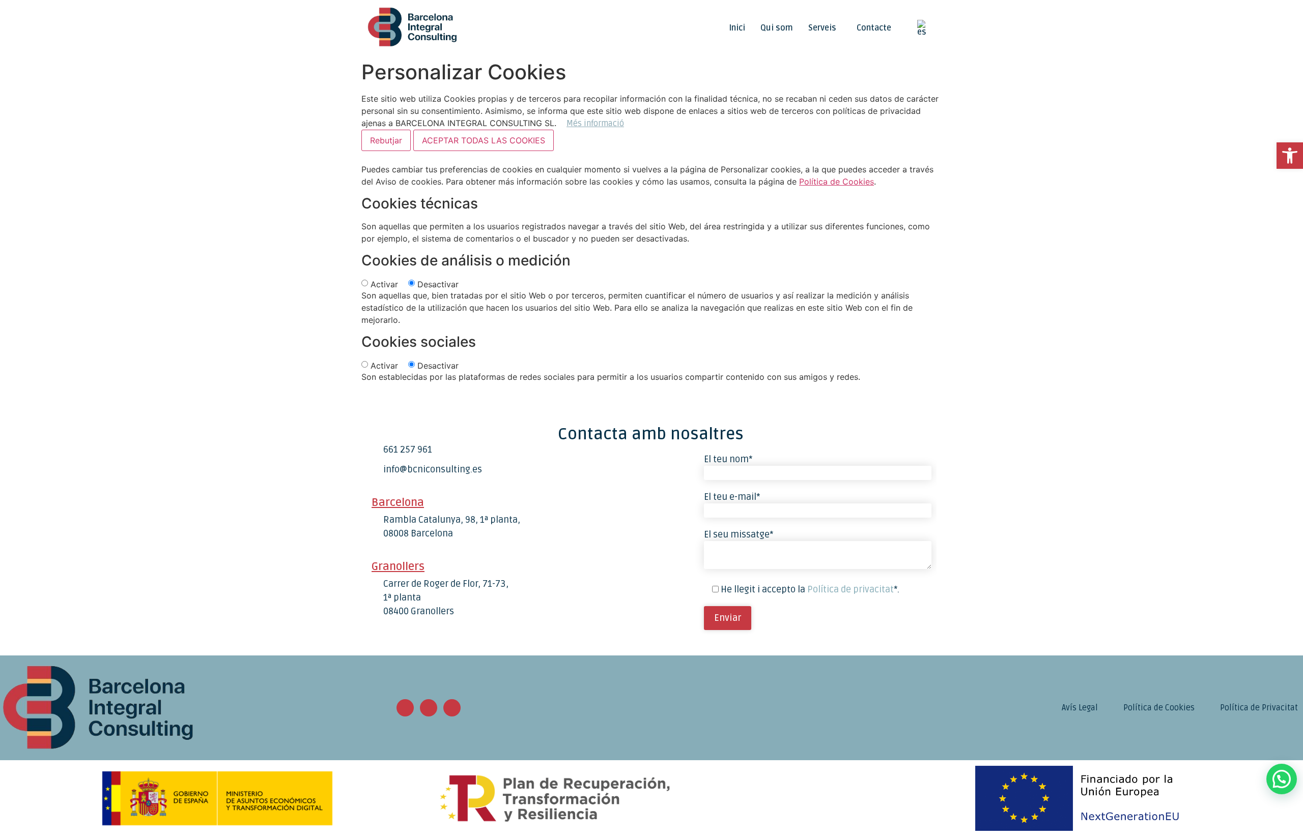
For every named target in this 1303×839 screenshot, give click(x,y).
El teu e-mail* (732, 496)
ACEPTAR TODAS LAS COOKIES (483, 140)
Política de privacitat (850, 589)
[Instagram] (405, 707)
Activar (384, 284)
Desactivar (438, 284)
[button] (825, 28)
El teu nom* (728, 459)
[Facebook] (428, 707)
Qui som (776, 28)
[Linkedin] (452, 707)
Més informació (595, 123)
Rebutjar (386, 140)
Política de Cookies (836, 181)
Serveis (822, 28)
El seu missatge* (738, 534)
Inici (737, 28)
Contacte (874, 28)
